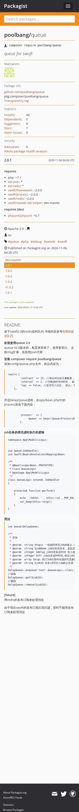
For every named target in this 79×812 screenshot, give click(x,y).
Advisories (11, 147)
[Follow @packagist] (64, 794)
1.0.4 (8, 276)
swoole (50, 242)
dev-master (13, 260)
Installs (9, 115)
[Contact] (54, 794)
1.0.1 (8, 293)
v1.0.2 (9, 287)
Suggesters (12, 124)
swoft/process (18, 194)
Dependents (12, 119)
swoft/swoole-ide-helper (25, 203)
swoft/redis (16, 199)
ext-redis (14, 186)
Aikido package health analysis (25, 151)
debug (37, 242)
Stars (7, 128)
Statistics (8, 805)
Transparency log (16, 101)
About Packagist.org (15, 792)
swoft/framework (20, 190)
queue (14, 242)
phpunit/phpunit (20, 216)
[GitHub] (73, 794)
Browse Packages (13, 810)
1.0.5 (8, 271)
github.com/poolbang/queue (24, 92)
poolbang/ (17, 35)
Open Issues (13, 132)
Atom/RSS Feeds (12, 797)
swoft (63, 242)
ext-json (13, 182)
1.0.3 (8, 282)
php (26, 242)
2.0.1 (8, 265)
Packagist (15, 6)
